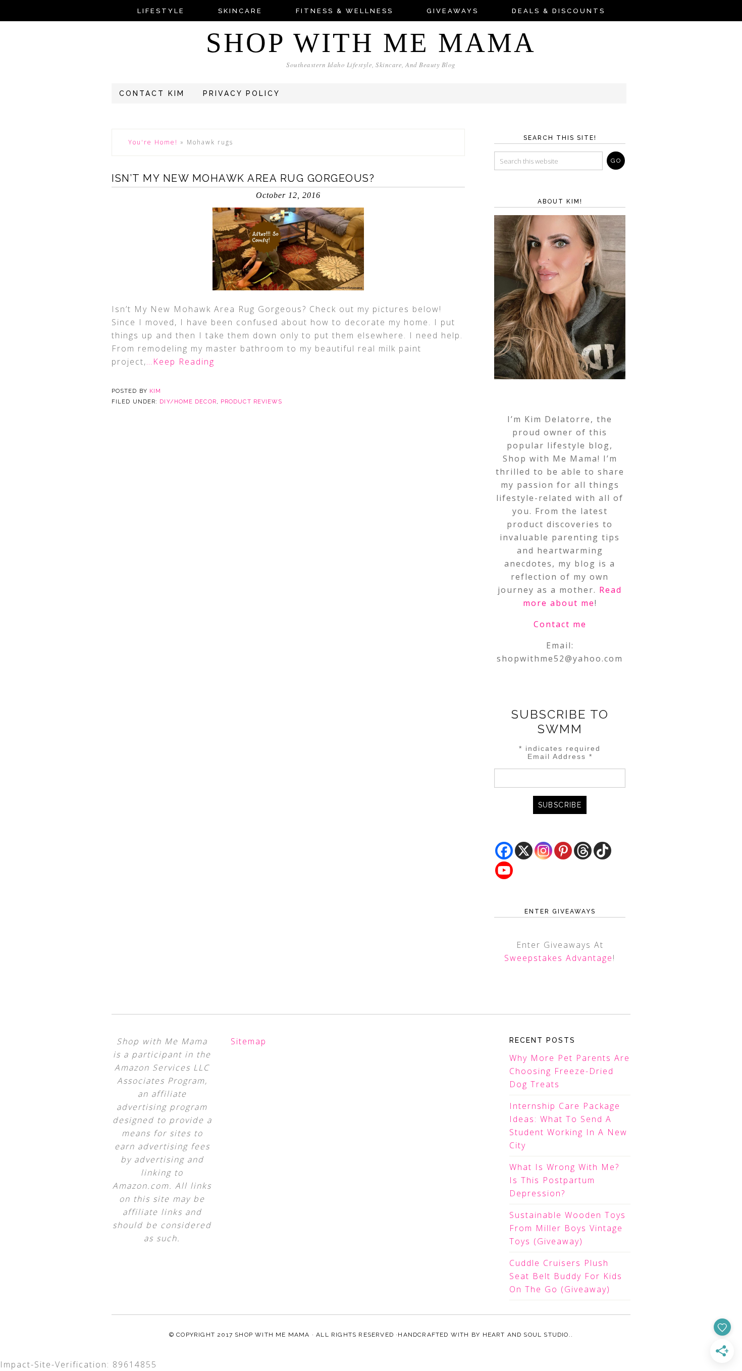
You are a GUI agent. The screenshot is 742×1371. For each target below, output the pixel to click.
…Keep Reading (180, 361)
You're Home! (153, 142)
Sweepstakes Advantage (558, 957)
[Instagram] (543, 850)
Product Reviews (252, 401)
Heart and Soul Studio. (527, 1334)
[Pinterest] (563, 850)
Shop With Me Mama (371, 42)
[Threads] (583, 850)
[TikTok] (602, 850)
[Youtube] (504, 870)
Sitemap (249, 1041)
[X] (524, 850)
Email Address (560, 756)
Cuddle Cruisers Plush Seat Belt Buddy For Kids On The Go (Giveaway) (565, 1276)
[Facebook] (504, 850)
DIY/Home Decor (188, 401)
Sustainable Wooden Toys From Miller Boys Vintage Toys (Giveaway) (567, 1228)
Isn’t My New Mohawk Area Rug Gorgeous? (243, 178)
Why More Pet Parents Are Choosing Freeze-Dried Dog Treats (569, 1071)
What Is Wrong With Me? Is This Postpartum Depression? (564, 1180)
